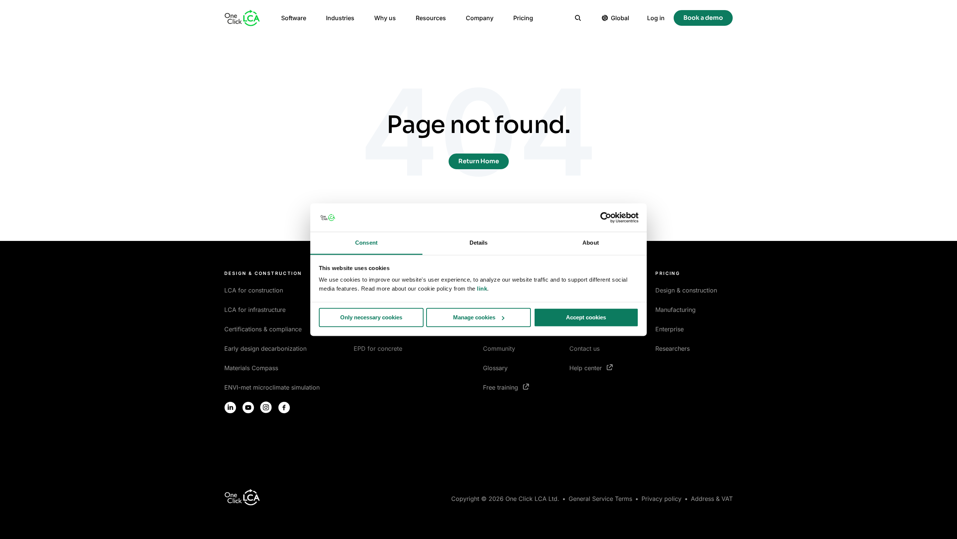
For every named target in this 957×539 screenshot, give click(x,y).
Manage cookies (474, 317)
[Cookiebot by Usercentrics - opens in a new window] (605, 217)
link (482, 289)
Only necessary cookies (371, 317)
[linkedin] (230, 407)
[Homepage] (242, 18)
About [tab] (590, 243)
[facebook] (284, 407)
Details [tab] (479, 243)
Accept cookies (586, 317)
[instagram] (266, 407)
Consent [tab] (366, 243)
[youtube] (248, 407)
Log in (656, 18)
